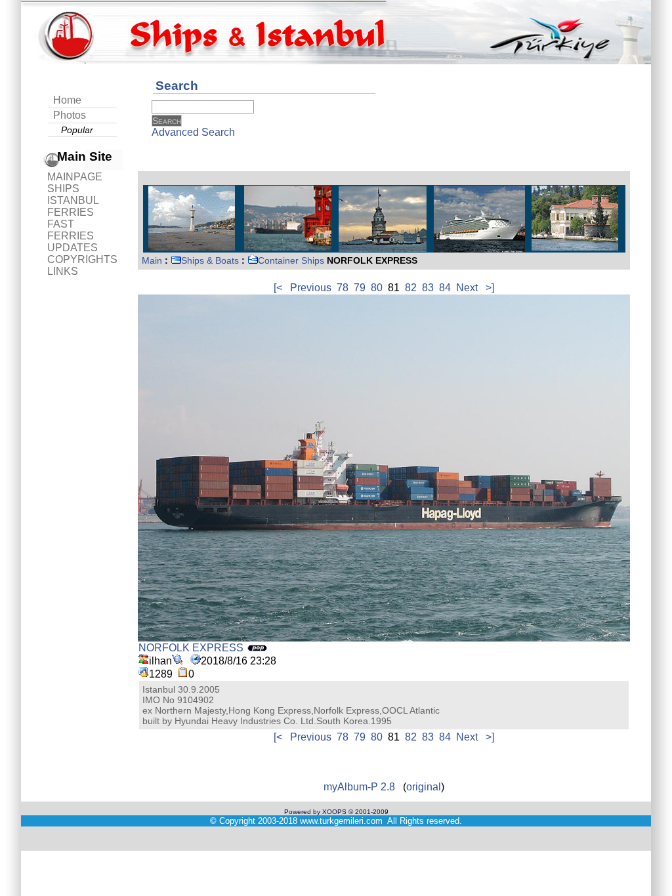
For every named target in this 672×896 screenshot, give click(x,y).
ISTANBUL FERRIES (72, 206)
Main (152, 260)
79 (360, 287)
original (423, 786)
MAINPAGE (74, 176)
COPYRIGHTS (82, 259)
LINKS (62, 271)
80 (377, 287)
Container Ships (291, 260)
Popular (77, 130)
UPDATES (72, 247)
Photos (69, 115)
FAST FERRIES (70, 229)
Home (67, 100)
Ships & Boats (210, 260)
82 (411, 287)
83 (428, 287)
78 (342, 287)
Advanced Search (193, 132)
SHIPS (63, 188)
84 (445, 287)
